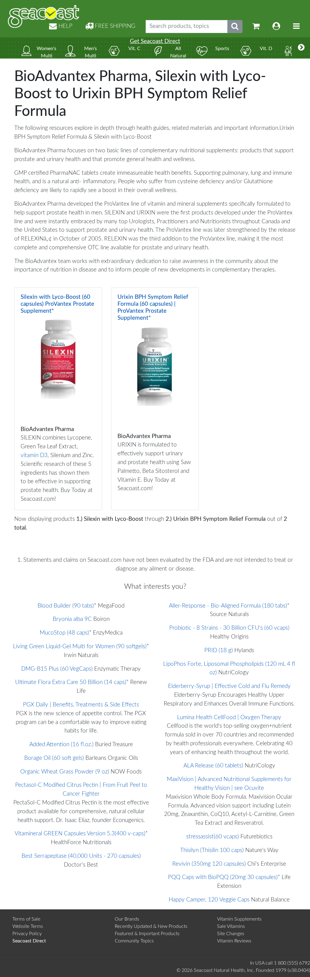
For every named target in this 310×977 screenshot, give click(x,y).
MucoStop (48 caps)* (65, 633)
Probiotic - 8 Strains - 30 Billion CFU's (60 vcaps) (229, 628)
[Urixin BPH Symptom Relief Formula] (155, 399)
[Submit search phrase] (234, 26)
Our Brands (127, 919)
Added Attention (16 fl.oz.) (61, 744)
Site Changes (230, 933)
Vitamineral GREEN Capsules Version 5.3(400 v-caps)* (81, 834)
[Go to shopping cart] (256, 26)
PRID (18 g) (218, 650)
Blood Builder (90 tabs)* (67, 606)
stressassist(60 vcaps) (212, 837)
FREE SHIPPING (114, 26)
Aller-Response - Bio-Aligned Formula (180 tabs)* (229, 606)
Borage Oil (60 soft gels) (54, 758)
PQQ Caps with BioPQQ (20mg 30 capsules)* (224, 877)
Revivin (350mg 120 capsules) (209, 864)
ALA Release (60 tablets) (213, 766)
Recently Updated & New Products (151, 926)
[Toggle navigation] (296, 26)
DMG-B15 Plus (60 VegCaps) (57, 669)
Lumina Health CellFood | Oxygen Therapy (229, 717)
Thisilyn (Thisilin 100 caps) (212, 850)
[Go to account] (276, 26)
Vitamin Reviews (234, 940)
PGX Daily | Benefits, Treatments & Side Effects (81, 705)
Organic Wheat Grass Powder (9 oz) (64, 772)
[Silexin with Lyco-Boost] (58, 399)
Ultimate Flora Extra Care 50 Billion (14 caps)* (72, 682)
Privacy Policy (27, 933)
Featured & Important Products (147, 933)
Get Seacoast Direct (155, 41)
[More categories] (301, 48)
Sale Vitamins (231, 926)
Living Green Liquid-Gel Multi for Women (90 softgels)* (81, 646)
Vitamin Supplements (239, 919)
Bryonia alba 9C (72, 619)
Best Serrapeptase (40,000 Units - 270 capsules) (81, 856)
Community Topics (134, 940)
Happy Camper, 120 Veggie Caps (209, 900)
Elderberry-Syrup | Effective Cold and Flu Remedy (229, 686)
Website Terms (27, 926)
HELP (64, 26)
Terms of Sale (26, 919)
